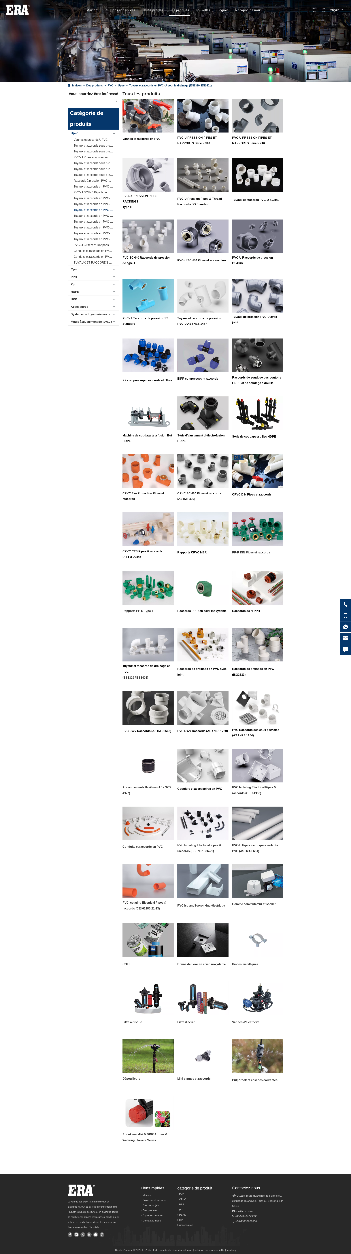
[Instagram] (95, 1234)
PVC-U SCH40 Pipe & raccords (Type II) (96, 192)
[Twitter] (82, 1234)
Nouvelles (202, 10)
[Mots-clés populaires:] (115, 100)
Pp (73, 284)
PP (180, 1209)
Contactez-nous (152, 1220)
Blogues (222, 10)
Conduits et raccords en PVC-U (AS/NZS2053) (96, 250)
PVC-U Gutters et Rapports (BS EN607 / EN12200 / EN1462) (96, 245)
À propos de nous (248, 10)
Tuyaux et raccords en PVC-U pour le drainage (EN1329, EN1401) (96, 209)
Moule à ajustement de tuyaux (91, 321)
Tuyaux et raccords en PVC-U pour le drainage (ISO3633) (96, 221)
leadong (231, 1250)
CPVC (182, 1199)
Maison (92, 10)
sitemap (187, 1250)
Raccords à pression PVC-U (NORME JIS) (96, 180)
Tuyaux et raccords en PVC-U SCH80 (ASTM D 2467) (96, 198)
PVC (181, 1194)
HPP (74, 299)
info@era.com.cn (245, 1211)
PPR (74, 276)
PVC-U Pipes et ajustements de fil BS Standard (96, 157)
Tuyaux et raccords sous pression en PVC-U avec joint (96, 163)
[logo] (81, 1190)
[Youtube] (89, 1234)
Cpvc (74, 269)
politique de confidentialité (209, 1250)
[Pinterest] (102, 1234)
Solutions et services (119, 10)
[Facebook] (70, 1234)
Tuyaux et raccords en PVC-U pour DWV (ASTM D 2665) (96, 227)
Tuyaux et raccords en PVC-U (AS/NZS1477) (96, 204)
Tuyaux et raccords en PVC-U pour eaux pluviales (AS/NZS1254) (96, 239)
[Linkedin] (76, 1234)
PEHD (182, 1214)
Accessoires (79, 306)
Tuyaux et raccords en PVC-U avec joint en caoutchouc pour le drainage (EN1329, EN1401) (96, 215)
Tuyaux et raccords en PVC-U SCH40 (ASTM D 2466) (96, 186)
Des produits (179, 10)
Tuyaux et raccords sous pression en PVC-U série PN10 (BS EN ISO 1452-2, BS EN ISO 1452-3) (96, 145)
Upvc (74, 133)
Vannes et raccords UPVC (91, 139)
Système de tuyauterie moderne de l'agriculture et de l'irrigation (95, 314)
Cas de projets (152, 10)
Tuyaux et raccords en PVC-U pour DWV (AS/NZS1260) (96, 233)
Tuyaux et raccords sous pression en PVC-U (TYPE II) (96, 169)
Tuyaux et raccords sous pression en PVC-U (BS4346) (96, 174)
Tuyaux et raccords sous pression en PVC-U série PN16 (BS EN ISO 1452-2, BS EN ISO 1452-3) (96, 151)
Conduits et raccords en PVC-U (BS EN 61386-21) (96, 256)
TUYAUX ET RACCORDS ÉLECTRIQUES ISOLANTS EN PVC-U (96, 262)
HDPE (75, 291)
